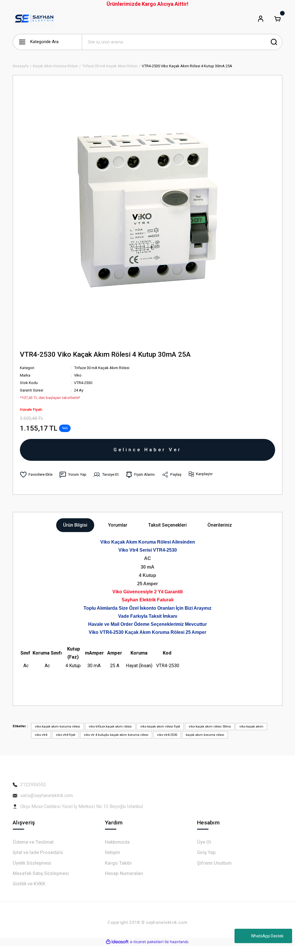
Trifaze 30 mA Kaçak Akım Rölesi (101, 368)
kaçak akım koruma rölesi (205, 735)
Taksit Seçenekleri (167, 525)
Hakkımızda (117, 842)
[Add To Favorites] (36, 474)
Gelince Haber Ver (147, 449)
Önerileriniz (219, 525)
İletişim (112, 852)
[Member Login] (261, 19)
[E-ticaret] (147, 941)
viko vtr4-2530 (167, 735)
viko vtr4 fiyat (65, 735)
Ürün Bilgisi (75, 525)
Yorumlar (117, 525)
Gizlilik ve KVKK (29, 883)
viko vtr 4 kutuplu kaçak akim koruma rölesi (116, 735)
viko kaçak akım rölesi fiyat (160, 726)
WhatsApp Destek (267, 936)
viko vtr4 (41, 735)
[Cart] (277, 19)
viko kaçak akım (251, 726)
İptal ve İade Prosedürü (38, 852)
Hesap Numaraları (124, 873)
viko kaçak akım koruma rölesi (57, 726)
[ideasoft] (117, 942)
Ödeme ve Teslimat (33, 842)
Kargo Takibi (118, 863)
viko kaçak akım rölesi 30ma (210, 726)
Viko (78, 375)
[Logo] (34, 19)
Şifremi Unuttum (214, 863)
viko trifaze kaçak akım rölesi (110, 726)
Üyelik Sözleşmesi (32, 863)
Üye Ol (204, 842)
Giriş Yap (206, 852)
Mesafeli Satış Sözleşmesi (41, 873)
